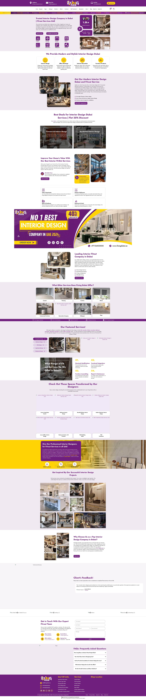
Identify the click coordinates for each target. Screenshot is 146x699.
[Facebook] (41, 691)
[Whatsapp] (46, 691)
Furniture (66, 9)
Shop (91, 9)
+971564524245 (97, 4)
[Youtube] (44, 691)
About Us (95, 9)
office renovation (66, 331)
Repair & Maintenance (97, 374)
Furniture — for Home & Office (113, 12)
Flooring (50, 9)
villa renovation (83, 330)
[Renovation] (48, 45)
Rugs (45, 9)
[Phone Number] (42, 634)
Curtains (55, 9)
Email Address (63, 634)
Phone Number (48, 634)
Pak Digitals (71, 695)
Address (34, 2)
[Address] (31, 3)
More (87, 9)
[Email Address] (58, 634)
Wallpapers (57, 47)
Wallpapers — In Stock (132, 12)
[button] (114, 9)
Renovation (81, 9)
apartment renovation (54, 331)
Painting (66, 47)
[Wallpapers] (57, 45)
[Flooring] (48, 38)
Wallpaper (82, 316)
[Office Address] (42, 638)
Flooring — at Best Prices (52, 12)
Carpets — (35, 12)
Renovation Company (63, 316)
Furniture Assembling (81, 374)
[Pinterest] (49, 691)
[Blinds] (67, 38)
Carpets (40, 9)
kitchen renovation (91, 330)
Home (37, 9)
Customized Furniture (45, 316)
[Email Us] (47, 3)
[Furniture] (38, 45)
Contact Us (100, 9)
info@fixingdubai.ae (53, 4)
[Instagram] (52, 691)
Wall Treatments (74, 9)
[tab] (40, 339)
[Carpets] (38, 38)
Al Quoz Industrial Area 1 (37, 4)
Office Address (48, 638)
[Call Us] (92, 3)
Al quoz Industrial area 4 (49, 639)
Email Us (51, 2)
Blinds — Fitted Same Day (94, 12)
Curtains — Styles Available (74, 12)
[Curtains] (57, 38)
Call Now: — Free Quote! (18, 12)
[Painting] (67, 45)
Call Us (95, 2)
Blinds (61, 9)
